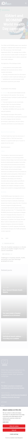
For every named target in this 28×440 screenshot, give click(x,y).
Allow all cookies (14, 426)
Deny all (14, 430)
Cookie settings (14, 434)
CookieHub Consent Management (16, 437)
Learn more (5, 422)
